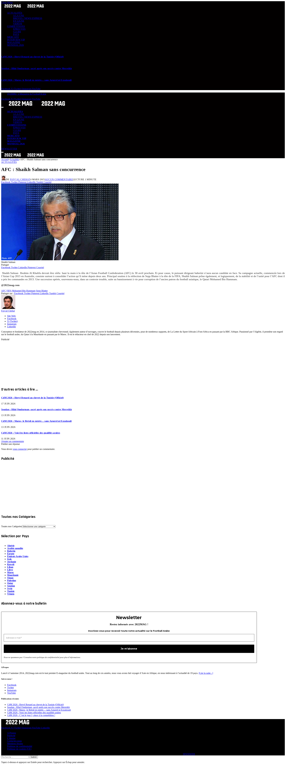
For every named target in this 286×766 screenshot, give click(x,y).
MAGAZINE (13, 42)
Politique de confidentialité (19, 746)
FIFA (9, 290)
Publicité (11, 735)
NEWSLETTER (9, 148)
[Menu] (2, 107)
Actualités (9, 162)
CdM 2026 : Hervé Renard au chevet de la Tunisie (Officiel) (32, 56)
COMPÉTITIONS (16, 26)
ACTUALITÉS (14, 13)
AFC (3, 290)
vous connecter (20, 449)
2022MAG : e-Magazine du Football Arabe (26, 94)
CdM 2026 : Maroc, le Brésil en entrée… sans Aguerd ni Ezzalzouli (36, 80)
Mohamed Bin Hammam (23, 290)
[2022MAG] (37, 106)
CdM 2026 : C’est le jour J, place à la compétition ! (31, 715)
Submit (34, 757)
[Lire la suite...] (206, 673)
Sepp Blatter (42, 290)
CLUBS (17, 31)
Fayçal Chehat (20, 179)
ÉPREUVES (19, 29)
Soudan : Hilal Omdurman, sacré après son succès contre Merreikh (36, 68)
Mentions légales (15, 743)
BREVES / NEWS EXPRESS (27, 18)
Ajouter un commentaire (12, 441)
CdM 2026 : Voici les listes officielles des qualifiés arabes (30, 433)
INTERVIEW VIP (16, 39)
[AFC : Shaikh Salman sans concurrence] (60, 259)
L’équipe (11, 738)
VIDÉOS (17, 23)
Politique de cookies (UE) (19, 749)
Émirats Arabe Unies (17, 556)
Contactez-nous (14, 741)
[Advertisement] (90, 362)
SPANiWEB (189, 754)
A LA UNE (18, 15)
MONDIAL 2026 (15, 45)
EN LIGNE (18, 21)
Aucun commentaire (59, 179)
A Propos (11, 733)
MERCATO (13, 37)
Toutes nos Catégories (11, 526)
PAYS (16, 34)
